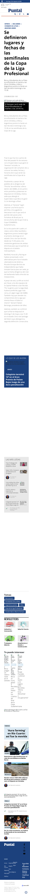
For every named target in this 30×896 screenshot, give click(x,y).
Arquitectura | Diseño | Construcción (23, 645)
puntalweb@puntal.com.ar (10, 891)
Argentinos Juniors (11, 605)
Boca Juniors (9, 598)
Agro (14, 865)
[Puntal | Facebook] (19, 14)
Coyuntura (7, 827)
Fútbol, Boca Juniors (23, 665)
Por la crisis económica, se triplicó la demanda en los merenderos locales (16, 832)
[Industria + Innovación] (9, 624)
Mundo (15, 862)
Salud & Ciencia (23, 629)
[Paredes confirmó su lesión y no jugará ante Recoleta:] (20, 672)
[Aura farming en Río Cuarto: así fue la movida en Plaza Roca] (16, 718)
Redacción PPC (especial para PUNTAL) (15, 509)
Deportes (6, 870)
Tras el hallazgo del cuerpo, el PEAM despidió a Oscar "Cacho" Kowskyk (11, 465)
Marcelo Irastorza (13, 477)
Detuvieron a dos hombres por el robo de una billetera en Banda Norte (15, 758)
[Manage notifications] (26, 892)
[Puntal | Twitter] (23, 14)
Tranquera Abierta (8, 644)
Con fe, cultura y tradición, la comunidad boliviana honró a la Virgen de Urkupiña (12, 493)
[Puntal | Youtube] (28, 14)
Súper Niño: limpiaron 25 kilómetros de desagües (12, 471)
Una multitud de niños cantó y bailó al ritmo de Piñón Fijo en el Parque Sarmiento (12, 485)
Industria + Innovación (8, 630)
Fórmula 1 (7, 801)
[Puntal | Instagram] (24, 851)
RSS (23, 877)
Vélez (22, 605)
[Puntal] (9, 846)
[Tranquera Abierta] (9, 638)
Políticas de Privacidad (10, 884)
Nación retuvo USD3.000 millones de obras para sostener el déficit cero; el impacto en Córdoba (16, 779)
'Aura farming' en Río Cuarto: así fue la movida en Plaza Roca (16, 735)
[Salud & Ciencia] (23, 624)
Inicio (5, 863)
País (10, 869)
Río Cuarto (6, 866)
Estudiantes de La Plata (12, 602)
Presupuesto (8, 774)
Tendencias (7, 725)
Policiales (7, 753)
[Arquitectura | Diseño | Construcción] (23, 638)
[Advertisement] (17, 143)
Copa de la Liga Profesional (13, 608)
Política (6, 876)
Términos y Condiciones (9, 882)
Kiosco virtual (24, 872)
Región (10, 866)
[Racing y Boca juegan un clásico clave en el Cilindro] (6, 663)
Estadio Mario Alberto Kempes (14, 612)
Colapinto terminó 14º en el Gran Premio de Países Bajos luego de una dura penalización (15, 379)
